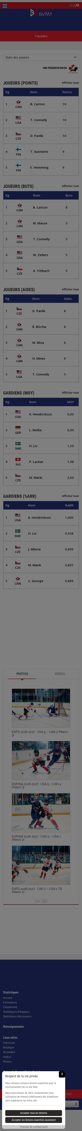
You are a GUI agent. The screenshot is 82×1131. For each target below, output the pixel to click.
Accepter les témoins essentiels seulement (34, 1120)
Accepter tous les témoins (33, 1113)
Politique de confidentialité (34, 1127)
